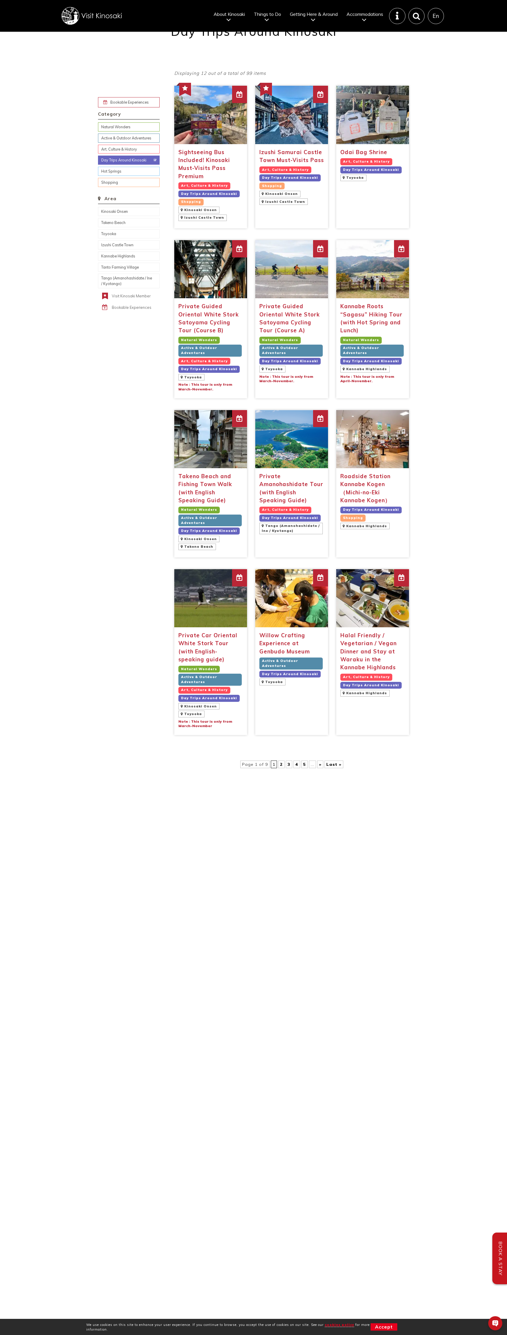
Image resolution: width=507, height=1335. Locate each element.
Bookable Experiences (129, 102)
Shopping (109, 182)
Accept (384, 1327)
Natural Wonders (116, 126)
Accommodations (365, 14)
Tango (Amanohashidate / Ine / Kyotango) (126, 281)
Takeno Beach (113, 222)
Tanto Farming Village (120, 267)
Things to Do (267, 14)
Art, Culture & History (119, 149)
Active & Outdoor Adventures (126, 138)
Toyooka (108, 233)
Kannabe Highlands (118, 256)
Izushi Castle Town (117, 244)
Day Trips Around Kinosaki (123, 160)
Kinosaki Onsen (114, 211)
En (435, 15)
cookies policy (339, 1325)
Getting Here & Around (314, 14)
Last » (334, 764)
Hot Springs (111, 171)
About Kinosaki (229, 14)
